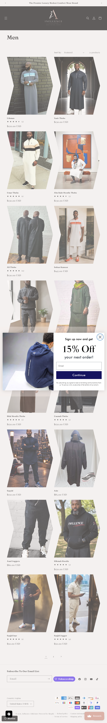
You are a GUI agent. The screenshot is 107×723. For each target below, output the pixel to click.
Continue (78, 375)
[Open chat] (9, 714)
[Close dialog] (100, 337)
